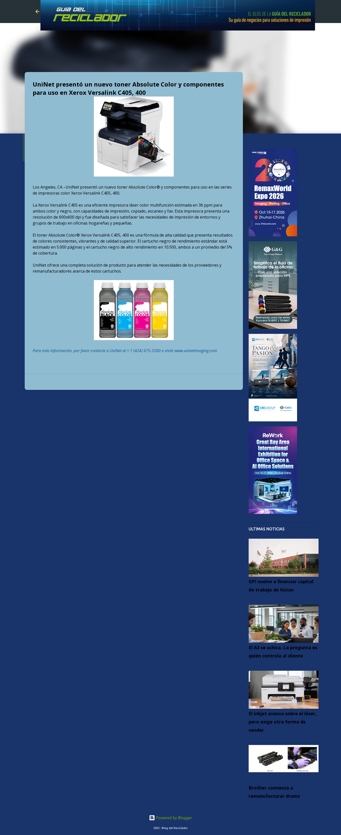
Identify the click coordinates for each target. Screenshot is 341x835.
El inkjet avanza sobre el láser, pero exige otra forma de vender (283, 721)
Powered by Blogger (173, 817)
